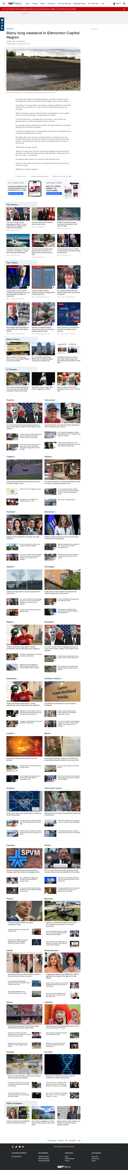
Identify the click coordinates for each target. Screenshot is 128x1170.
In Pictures (51, 3)
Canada (35, 3)
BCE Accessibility (17, 1156)
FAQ (66, 1140)
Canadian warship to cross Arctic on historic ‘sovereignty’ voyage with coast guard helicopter (18, 250)
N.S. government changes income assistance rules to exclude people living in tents (30, 889)
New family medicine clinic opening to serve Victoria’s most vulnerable (68, 821)
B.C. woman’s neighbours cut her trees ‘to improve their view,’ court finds (43, 1123)
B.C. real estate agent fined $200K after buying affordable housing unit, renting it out (42, 359)
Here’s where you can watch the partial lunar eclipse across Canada (68, 329)
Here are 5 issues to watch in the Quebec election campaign (30, 545)
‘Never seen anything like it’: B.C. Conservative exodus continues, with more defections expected (69, 444)
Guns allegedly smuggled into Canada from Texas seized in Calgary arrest (29, 879)
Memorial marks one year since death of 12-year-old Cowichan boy (62, 814)
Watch (42, 3)
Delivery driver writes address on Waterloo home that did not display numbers (68, 1123)
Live (102, 3)
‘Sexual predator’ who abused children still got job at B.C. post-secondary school (61, 426)
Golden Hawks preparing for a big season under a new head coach (68, 656)
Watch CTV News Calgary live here (30, 489)
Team (78, 1140)
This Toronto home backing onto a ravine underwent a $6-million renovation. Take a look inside (17, 389)
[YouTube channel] (20, 1147)
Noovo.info (95, 1156)
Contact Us (61, 1140)
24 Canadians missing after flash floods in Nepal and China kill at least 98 (68, 668)
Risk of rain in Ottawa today (66, 499)
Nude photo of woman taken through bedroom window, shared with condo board (60, 592)
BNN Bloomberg (69, 1158)
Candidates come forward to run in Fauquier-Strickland (60, 704)
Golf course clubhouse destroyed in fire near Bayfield (21, 759)
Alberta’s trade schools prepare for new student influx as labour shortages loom (69, 546)
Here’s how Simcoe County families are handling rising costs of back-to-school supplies (69, 777)
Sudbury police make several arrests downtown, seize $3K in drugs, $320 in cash (67, 712)
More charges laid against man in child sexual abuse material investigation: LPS (30, 777)
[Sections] (4, 3)
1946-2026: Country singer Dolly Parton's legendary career (42, 388)
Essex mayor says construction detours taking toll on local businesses (23, 814)
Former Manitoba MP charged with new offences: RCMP (68, 599)
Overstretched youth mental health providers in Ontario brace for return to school (24, 975)
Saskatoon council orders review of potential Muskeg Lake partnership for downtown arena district (30, 712)
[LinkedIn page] (23, 1147)
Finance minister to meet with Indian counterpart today (20, 923)
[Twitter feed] (13, 1147)
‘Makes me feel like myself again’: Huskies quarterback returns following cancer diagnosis (23, 648)
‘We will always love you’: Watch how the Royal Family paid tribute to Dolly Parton (68, 250)
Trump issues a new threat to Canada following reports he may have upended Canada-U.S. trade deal (18, 293)
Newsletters (72, 1140)
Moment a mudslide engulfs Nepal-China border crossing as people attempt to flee (43, 329)
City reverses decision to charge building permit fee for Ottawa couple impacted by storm (62, 482)
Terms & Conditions (43, 1158)
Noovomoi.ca (95, 1158)
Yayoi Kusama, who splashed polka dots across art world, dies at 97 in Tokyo (62, 1027)
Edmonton (10, 29)
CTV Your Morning (64, 3)
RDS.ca (94, 1160)
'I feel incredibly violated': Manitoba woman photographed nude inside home (43, 292)
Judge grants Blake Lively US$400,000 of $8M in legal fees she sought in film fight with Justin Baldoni (62, 976)
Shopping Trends (79, 3)
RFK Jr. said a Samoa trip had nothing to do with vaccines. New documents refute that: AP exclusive (62, 871)
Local (27, 3)
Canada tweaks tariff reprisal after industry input (42, 223)
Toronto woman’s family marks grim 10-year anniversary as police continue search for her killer (42, 251)
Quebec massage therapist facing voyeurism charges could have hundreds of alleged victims (23, 871)
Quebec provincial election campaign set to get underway (22, 538)
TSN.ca (67, 1160)
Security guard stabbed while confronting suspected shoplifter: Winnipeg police (68, 611)
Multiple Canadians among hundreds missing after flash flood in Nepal (67, 224)
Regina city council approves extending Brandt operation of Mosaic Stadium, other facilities (29, 666)
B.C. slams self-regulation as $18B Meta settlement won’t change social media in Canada (69, 434)
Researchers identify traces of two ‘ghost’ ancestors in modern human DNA (60, 1077)
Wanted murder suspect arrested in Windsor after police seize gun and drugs (31, 832)
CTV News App (52, 1140)
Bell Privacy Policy (43, 1156)
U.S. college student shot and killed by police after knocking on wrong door (68, 292)
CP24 (66, 1156)
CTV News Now (93, 3)
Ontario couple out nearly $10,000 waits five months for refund (18, 1122)
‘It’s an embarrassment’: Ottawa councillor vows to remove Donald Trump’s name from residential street (68, 491)
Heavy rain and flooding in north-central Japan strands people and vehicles (24, 1077)
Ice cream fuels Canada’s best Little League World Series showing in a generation (23, 1027)
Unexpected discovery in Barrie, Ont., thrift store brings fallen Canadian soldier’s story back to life (61, 759)
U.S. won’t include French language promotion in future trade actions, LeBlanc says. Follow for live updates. (16, 225)
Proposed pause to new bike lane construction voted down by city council (68, 556)
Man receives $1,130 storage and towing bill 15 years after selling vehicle (17, 329)
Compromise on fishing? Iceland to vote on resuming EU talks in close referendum (68, 879)
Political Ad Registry (44, 1160)
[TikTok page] (16, 1147)
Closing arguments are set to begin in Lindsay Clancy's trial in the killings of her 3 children (69, 889)
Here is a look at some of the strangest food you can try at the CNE (68, 389)
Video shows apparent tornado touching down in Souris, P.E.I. (23, 592)
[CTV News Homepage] (15, 3)
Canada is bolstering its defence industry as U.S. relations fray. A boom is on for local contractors (61, 924)
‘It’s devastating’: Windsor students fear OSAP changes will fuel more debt (30, 822)
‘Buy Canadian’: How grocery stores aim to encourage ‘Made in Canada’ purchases (18, 359)
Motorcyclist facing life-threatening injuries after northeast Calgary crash (23, 482)
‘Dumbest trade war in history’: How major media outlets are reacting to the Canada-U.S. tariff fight (68, 359)
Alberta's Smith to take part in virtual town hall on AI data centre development (61, 538)
